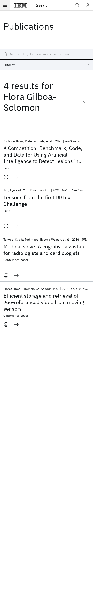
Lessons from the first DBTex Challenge (36, 200)
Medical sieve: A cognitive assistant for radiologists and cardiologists (44, 249)
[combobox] (46, 65)
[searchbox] (46, 54)
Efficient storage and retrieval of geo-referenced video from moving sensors (43, 302)
